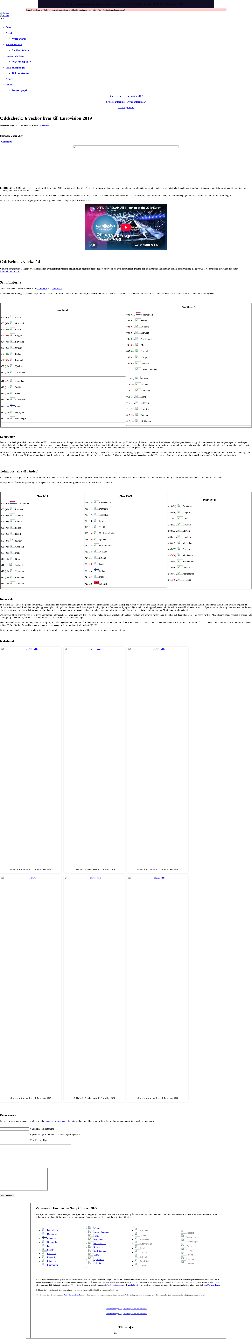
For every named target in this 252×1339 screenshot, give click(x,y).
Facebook (110, 1285)
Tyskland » (98, 1259)
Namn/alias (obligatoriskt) (42, 1129)
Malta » (96, 1228)
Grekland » (52, 1242)
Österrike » (98, 1263)
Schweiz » (98, 1247)
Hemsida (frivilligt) (38, 1140)
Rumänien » (99, 1239)
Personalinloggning (114, 1309)
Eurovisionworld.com (10, 271)
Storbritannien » (100, 1251)
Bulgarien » (52, 1230)
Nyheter (10, 33)
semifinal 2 (57, 288)
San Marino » (99, 1243)
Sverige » (97, 1255)
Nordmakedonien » (102, 1232)
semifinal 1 (42, 288)
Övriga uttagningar (15, 67)
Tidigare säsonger (20, 73)
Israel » (50, 1246)
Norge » (97, 1236)
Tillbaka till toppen (139, 1309)
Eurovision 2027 (14, 44)
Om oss (9, 84)
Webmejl (126, 1309)
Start (8, 27)
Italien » (51, 1249)
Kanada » (51, 1253)
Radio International (72, 1295)
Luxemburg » (53, 1265)
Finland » (51, 1238)
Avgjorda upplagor (21, 61)
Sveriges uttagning (15, 56)
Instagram (119, 1285)
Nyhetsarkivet (19, 39)
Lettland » (51, 1257)
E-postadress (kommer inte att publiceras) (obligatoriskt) (55, 1134)
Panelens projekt (20, 90)
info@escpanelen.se (212, 1285)
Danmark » (52, 1234)
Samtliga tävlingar (21, 50)
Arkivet (9, 79)
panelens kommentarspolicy (59, 1121)
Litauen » (51, 1261)
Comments (44, 125)
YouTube (131, 1285)
